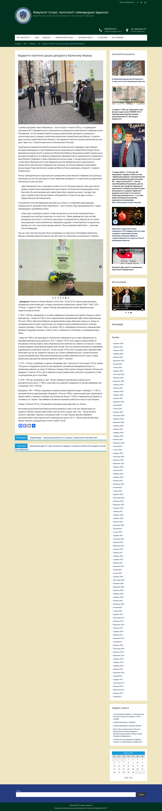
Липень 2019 (118, 628)
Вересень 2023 (118, 463)
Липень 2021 (118, 553)
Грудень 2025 (118, 371)
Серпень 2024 (118, 426)
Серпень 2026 (118, 343)
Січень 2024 (117, 450)
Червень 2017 (118, 693)
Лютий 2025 (117, 405)
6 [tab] (65, 298)
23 (133, 769)
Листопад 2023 (118, 457)
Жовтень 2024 (118, 419)
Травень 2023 (118, 477)
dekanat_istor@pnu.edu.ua (113, 31)
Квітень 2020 (118, 601)
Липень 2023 (118, 470)
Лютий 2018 (117, 676)
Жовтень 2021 (118, 542)
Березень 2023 (118, 484)
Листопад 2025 (118, 374)
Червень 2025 (118, 391)
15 (128, 766)
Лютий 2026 (117, 364)
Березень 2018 (118, 673)
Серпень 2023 (118, 467)
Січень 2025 (117, 409)
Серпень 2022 (118, 508)
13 (119, 766)
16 (133, 766)
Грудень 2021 (118, 535)
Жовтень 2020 (118, 583)
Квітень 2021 (118, 563)
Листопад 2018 (118, 649)
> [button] (100, 267)
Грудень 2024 (118, 412)
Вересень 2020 (118, 587)
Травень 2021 (118, 559)
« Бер (126, 777)
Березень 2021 (118, 566)
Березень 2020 (118, 604)
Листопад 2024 (118, 415)
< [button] (21, 267)
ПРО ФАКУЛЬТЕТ (23, 38)
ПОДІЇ (37, 38)
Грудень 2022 (118, 494)
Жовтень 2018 (118, 652)
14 (124, 766)
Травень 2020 (118, 597)
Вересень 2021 (118, 546)
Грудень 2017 (118, 679)
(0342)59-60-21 (111, 29)
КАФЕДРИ (46, 38)
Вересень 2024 (118, 422)
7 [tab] (68, 298)
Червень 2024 (118, 433)
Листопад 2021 (118, 539)
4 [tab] (60, 298)
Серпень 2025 (118, 385)
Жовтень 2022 (118, 501)
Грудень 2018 (118, 645)
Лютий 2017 (117, 697)
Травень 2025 (118, 395)
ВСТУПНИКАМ (117, 38)
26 (114, 772)
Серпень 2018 (118, 659)
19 (114, 769)
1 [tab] (53, 298)
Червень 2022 (118, 515)
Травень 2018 (118, 666)
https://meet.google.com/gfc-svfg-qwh (126, 202)
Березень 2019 (118, 638)
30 (133, 772)
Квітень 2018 (118, 669)
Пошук (18, 791)
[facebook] (137, 2)
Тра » (131, 777)
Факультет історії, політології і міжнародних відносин (70, 12)
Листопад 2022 (118, 498)
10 (137, 763)
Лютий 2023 (117, 487)
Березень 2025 (118, 402)
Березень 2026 (118, 361)
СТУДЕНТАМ (102, 38)
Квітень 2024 (118, 439)
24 (137, 769)
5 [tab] (63, 298)
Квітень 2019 (118, 635)
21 (124, 769)
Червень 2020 (118, 594)
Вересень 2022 (118, 505)
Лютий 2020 (117, 607)
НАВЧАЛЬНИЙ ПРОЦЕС (64, 38)
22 (128, 769)
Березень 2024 (118, 443)
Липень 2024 (118, 429)
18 (142, 766)
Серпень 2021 (118, 549)
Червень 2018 (118, 662)
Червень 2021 (118, 556)
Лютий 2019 (117, 642)
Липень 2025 (118, 388)
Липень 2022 (118, 511)
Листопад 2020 (118, 580)
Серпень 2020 (118, 590)
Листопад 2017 (118, 683)
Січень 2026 (117, 367)
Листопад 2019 (118, 618)
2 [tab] (55, 298)
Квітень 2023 (118, 481)
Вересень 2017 (118, 690)
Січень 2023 (117, 491)
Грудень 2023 (118, 453)
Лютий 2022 (117, 529)
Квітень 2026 (118, 357)
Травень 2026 (118, 354)
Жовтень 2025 (118, 378)
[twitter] (141, 2)
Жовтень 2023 (118, 460)
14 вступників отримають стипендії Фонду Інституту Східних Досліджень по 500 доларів (128, 716)
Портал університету (126, 2)
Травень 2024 (118, 436)
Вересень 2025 (118, 381)
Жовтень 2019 (118, 621)
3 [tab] (58, 298)
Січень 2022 (117, 532)
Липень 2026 (118, 347)
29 (128, 772)
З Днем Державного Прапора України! (127, 726)
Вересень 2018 (118, 655)
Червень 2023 (118, 474)
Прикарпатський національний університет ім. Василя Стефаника (78, 808)
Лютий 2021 (117, 570)
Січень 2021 (117, 573)
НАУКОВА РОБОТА (85, 38)
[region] (60, 267)
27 (119, 772)
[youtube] (145, 2)
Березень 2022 (118, 525)
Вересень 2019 (118, 625)
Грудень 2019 (118, 614)
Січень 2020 (117, 611)
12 (114, 766)
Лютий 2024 (117, 446)
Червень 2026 (118, 350)
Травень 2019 (118, 631)
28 (124, 772)
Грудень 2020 (118, 577)
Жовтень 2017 (118, 686)
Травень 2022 (118, 518)
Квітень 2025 (118, 398)
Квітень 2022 (118, 522)
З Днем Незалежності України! (124, 722)
